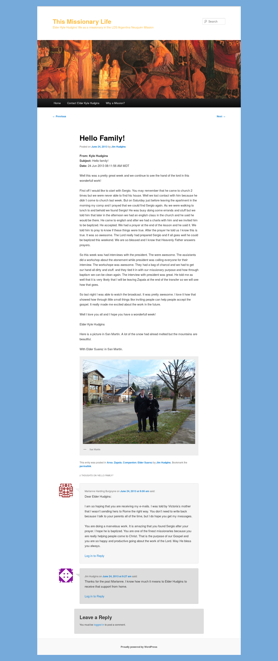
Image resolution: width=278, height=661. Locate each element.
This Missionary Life (82, 21)
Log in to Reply (94, 555)
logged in (99, 624)
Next (221, 116)
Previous (59, 116)
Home (57, 103)
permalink (85, 466)
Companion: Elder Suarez (137, 462)
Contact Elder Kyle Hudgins (83, 103)
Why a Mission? (115, 103)
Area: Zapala (114, 462)
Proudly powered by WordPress (139, 647)
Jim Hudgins (118, 146)
